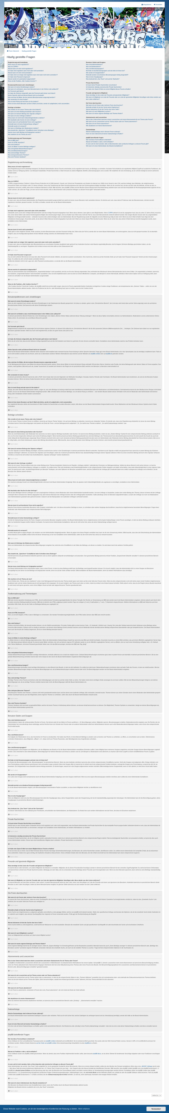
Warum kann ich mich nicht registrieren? (20, 68)
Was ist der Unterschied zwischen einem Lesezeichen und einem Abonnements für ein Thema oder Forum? (119, 119)
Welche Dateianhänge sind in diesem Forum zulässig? (103, 131)
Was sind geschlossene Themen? (18, 155)
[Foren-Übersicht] (84, 28)
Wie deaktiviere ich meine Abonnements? (99, 126)
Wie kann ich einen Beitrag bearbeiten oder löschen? (24, 111)
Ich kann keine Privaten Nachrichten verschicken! (101, 85)
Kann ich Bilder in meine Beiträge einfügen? (22, 146)
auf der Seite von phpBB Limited (46, 1043)
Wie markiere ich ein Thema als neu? (19, 134)
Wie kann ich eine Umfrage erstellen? (19, 116)
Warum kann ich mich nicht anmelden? (20, 73)
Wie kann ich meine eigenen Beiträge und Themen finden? (104, 113)
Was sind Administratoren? (94, 64)
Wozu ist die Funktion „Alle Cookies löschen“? (22, 81)
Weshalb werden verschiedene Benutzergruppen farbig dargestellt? (107, 75)
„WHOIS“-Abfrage (146, 1066)
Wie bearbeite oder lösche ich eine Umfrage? (22, 120)
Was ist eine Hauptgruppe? (94, 77)
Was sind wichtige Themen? (17, 153)
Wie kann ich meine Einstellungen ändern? (21, 87)
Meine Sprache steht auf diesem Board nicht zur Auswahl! (26, 95)
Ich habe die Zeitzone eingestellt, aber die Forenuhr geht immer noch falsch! (31, 93)
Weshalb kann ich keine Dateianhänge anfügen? (23, 124)
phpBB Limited (95, 354)
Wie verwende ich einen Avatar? (18, 99)
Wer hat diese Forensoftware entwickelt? (98, 140)
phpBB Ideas (97, 1053)
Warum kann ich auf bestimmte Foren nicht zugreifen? (25, 122)
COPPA (110, 213)
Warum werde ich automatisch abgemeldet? (21, 79)
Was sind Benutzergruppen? (95, 68)
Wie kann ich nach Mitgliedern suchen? (98, 111)
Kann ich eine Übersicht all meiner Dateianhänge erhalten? (104, 134)
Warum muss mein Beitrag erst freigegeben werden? (24, 132)
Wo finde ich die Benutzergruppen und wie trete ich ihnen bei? (105, 71)
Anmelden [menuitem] (159, 4)
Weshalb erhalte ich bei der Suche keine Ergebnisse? (103, 107)
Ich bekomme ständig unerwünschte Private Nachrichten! (104, 87)
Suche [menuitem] (13, 46)
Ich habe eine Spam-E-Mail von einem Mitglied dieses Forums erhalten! (108, 89)
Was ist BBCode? (13, 140)
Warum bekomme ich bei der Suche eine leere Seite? (102, 109)
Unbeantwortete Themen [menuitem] (144, 9)
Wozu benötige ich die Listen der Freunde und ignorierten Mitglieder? (107, 95)
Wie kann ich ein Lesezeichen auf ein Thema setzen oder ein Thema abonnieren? (111, 121)
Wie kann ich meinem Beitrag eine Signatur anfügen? (24, 114)
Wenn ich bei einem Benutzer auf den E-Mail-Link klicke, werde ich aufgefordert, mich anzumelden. (39, 103)
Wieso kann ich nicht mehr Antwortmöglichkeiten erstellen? (26, 118)
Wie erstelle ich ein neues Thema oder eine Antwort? (24, 109)
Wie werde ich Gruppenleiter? (95, 73)
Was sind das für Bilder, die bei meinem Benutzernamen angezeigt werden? (31, 97)
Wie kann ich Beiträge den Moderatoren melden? (23, 128)
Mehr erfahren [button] (84, 1109)
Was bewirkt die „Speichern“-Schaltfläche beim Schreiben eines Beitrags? (31, 130)
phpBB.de (109, 354)
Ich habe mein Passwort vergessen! (19, 77)
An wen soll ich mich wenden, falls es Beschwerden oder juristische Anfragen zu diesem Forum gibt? (117, 144)
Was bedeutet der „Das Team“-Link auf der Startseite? (102, 79)
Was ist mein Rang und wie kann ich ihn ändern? (23, 101)
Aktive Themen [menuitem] (159, 9)
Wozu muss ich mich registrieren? (18, 64)
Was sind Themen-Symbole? (17, 157)
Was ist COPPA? (13, 66)
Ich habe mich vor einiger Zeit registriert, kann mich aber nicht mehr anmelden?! (33, 75)
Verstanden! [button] (156, 1109)
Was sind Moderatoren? (93, 66)
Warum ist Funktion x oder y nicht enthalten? (100, 142)
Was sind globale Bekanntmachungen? (20, 149)
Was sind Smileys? (14, 144)
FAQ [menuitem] (6, 46)
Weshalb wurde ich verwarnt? (17, 126)
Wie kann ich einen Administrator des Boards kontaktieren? (104, 146)
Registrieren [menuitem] (147, 4)
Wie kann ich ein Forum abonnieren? (97, 123)
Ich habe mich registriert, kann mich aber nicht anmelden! (26, 71)
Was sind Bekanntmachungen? (17, 151)
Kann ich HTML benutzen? (16, 142)
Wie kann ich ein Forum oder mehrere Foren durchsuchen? (104, 105)
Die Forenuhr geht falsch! (16, 91)
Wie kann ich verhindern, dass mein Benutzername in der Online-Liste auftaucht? (33, 89)
